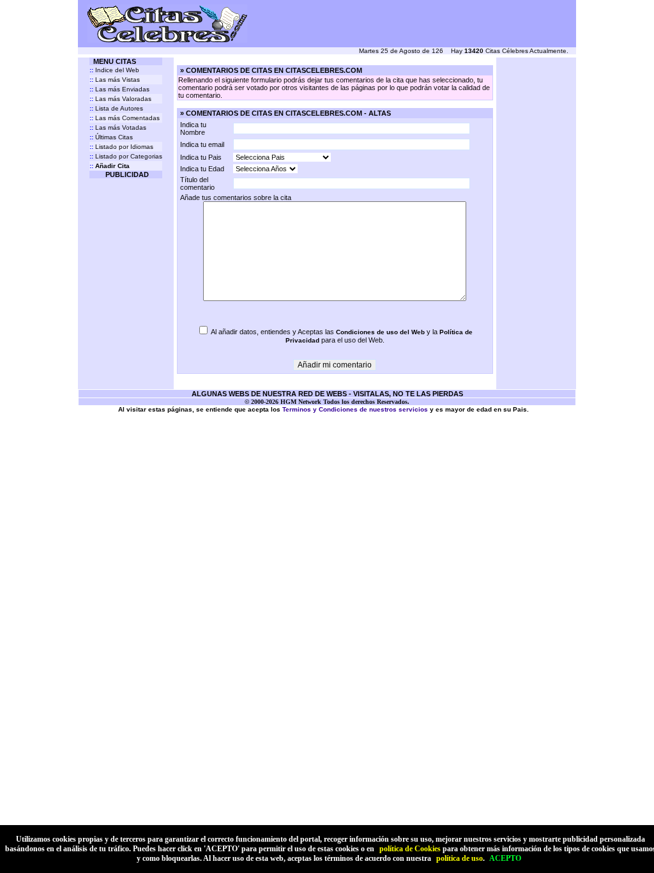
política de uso (459, 858)
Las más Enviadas (119, 89)
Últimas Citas (111, 137)
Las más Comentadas (124, 117)
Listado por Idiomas (121, 146)
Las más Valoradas (120, 98)
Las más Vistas (114, 79)
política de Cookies (410, 848)
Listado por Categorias (125, 156)
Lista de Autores (116, 108)
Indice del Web (114, 69)
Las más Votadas (117, 127)
